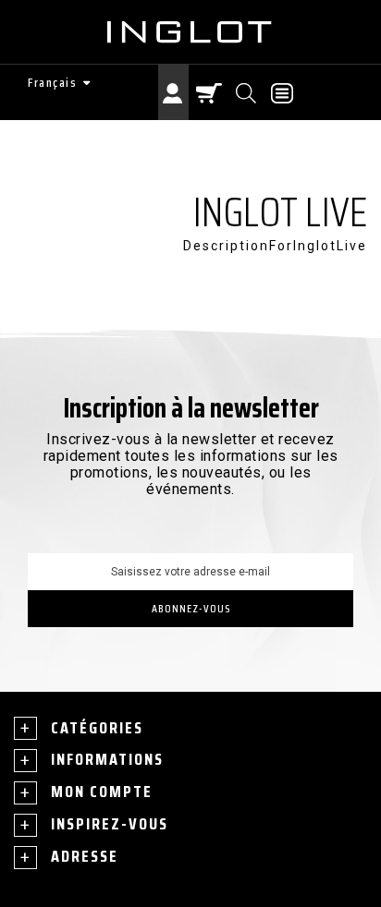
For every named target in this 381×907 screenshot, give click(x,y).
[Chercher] (247, 92)
